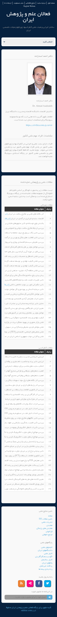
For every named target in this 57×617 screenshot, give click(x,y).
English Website (29, 6)
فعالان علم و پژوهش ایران (28, 16)
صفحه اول (51, 3)
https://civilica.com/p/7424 (39, 125)
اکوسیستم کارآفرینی (43, 556)
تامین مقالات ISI (45, 519)
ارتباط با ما (7, 3)
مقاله (50, 516)
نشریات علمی (47, 522)
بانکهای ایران (47, 563)
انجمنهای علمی (46, 547)
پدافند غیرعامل (46, 566)
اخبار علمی (48, 553)
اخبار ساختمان (46, 559)
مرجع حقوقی (47, 534)
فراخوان (49, 531)
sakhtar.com (26, 610)
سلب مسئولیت (18, 3)
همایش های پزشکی (44, 528)
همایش (49, 525)
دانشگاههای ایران (45, 550)
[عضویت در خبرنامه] (49, 597)
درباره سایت (41, 3)
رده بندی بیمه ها (45, 569)
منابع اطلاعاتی (30, 3)
